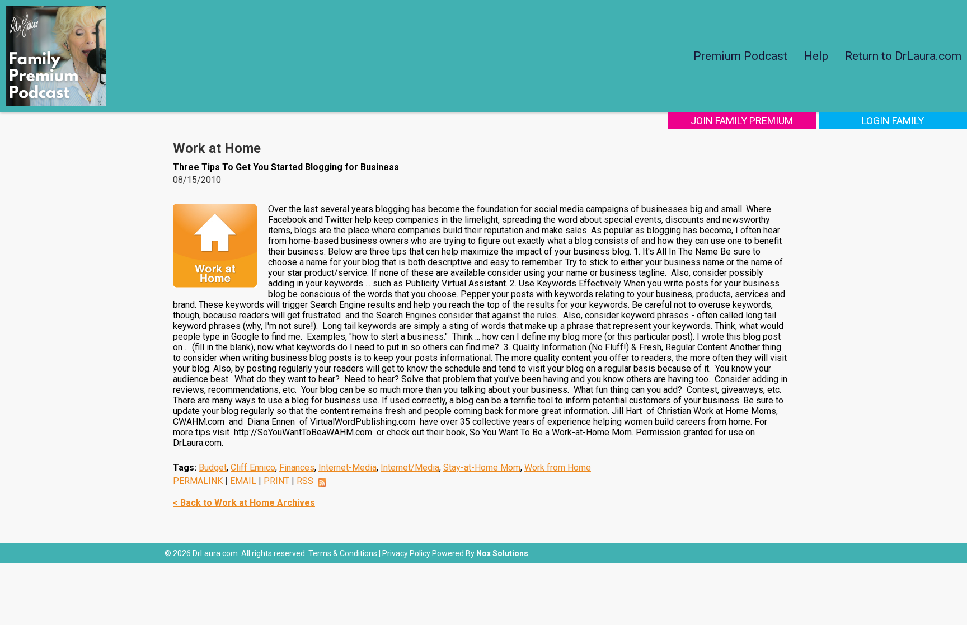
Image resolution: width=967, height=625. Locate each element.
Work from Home (557, 467)
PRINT (276, 481)
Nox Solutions (502, 553)
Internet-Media (347, 467)
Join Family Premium (742, 120)
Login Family (893, 120)
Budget (213, 467)
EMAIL (243, 481)
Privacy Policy (406, 553)
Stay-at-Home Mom (481, 467)
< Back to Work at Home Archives (244, 502)
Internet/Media (410, 467)
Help (816, 56)
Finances (296, 467)
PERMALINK (198, 481)
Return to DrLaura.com (903, 56)
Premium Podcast (740, 56)
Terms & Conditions (342, 553)
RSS (305, 481)
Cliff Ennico (253, 467)
